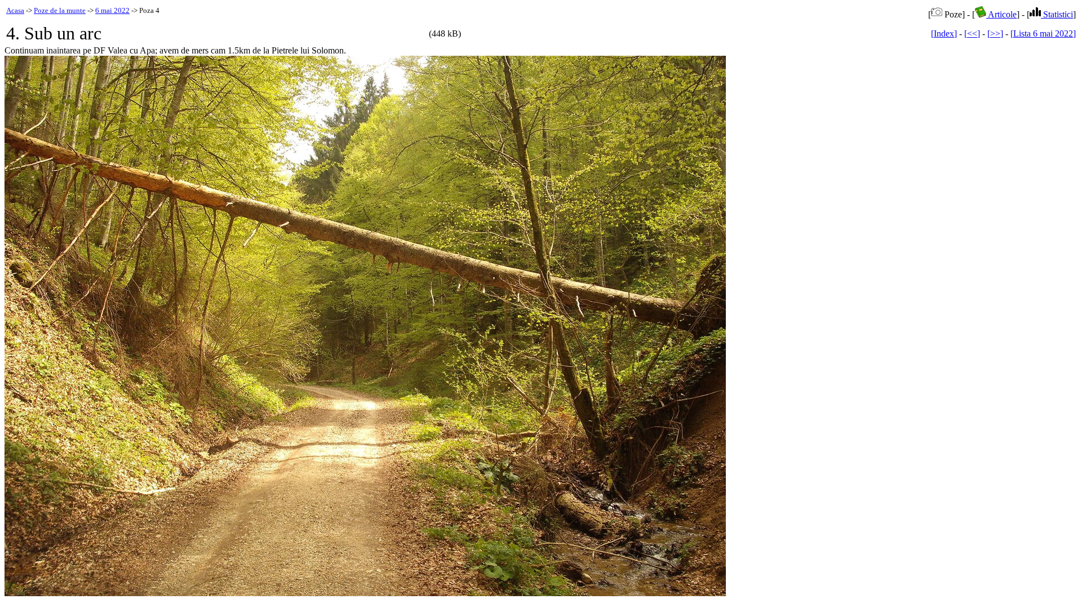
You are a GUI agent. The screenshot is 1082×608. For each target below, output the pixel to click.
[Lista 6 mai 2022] (1043, 33)
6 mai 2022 (112, 10)
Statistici (1057, 14)
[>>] (995, 33)
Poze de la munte (60, 10)
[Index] (944, 33)
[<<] (972, 33)
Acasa (15, 10)
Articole (1001, 14)
